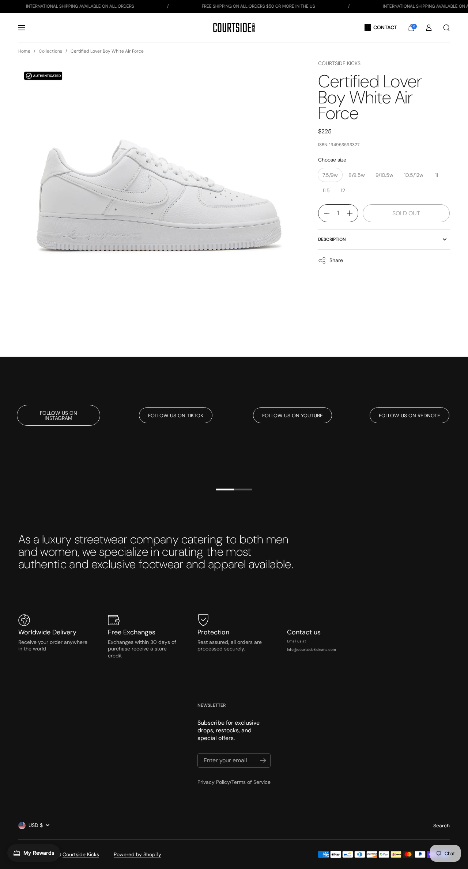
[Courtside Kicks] (234, 27)
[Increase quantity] (352, 213)
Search (441, 825)
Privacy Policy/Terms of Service (234, 782)
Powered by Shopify (137, 854)
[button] (411, 27)
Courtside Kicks (339, 63)
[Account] (429, 27)
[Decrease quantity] (323, 213)
